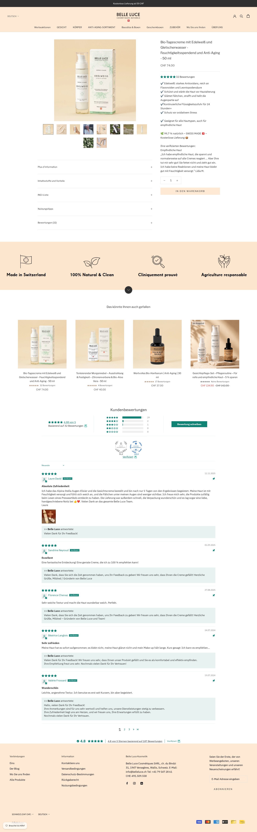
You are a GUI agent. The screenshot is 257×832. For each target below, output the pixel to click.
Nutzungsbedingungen (74, 785)
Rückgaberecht (70, 779)
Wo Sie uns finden (20, 774)
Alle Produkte (17, 779)
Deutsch (12, 16)
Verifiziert (128, 457)
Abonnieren (223, 789)
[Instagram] (134, 783)
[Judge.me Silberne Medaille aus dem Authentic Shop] (121, 447)
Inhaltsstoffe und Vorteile (51, 181)
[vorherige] (9, 352)
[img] (49, 473)
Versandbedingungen (74, 768)
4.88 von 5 (70, 422)
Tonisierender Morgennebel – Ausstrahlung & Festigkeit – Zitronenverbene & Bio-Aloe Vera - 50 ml (99, 377)
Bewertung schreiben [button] (189, 424)
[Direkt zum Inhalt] (128, 290)
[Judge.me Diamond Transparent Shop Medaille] (136, 447)
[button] (168, 77)
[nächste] (247, 352)
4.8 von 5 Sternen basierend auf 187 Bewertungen (135, 741)
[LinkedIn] (141, 783)
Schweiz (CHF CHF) (21, 814)
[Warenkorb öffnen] (248, 16)
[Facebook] (127, 783)
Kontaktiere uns (71, 763)
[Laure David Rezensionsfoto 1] (49, 516)
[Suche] (241, 16)
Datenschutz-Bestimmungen (78, 774)
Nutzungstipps (45, 209)
